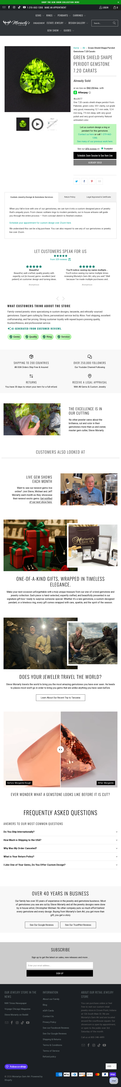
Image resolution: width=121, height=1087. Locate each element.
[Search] (114, 23)
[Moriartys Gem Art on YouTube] (24, 7)
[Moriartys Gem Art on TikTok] (19, 7)
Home (76, 48)
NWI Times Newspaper (16, 1003)
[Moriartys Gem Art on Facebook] (8, 7)
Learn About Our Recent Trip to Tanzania (60, 697)
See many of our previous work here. (95, 141)
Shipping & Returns (52, 1039)
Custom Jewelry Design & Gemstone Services (31, 197)
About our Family (51, 999)
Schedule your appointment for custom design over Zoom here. (40, 222)
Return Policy (69, 197)
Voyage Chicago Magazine (17, 1009)
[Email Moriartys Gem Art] (3, 7)
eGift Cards (48, 1010)
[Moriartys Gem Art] (16, 23)
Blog (45, 1005)
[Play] (38, 79)
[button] (40, 15)
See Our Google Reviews (42, 925)
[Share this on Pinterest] (92, 181)
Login (105, 7)
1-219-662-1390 (35, 7)
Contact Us (48, 1016)
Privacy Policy (49, 1022)
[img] (60, 256)
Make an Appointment (55, 7)
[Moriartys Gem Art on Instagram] (13, 7)
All (84, 48)
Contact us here (86, 134)
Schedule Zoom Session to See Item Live (95, 155)
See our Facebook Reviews (56, 1028)
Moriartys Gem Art (21, 1076)
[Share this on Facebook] (84, 181)
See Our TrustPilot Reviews (78, 925)
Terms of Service (51, 1051)
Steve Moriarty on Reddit (16, 1014)
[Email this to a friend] (100, 181)
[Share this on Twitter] (76, 181)
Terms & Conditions (52, 1045)
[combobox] (104, 23)
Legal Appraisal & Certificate (99, 197)
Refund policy (49, 1056)
